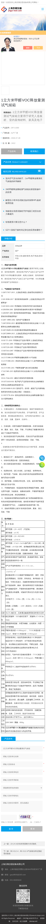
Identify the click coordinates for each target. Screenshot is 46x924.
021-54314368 (42, 458)
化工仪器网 (23, 921)
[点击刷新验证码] (25, 817)
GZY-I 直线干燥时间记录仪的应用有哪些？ (24, 230)
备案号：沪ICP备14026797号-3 (27, 918)
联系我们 (34, 151)
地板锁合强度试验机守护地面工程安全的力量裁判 (23, 212)
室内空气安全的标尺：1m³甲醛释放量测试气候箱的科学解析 (24, 179)
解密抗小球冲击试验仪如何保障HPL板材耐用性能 (23, 201)
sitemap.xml (33, 921)
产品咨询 (12, 151)
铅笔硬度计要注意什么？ (16, 222)
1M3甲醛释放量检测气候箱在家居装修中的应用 (23, 190)
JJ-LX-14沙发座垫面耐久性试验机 (23, 844)
